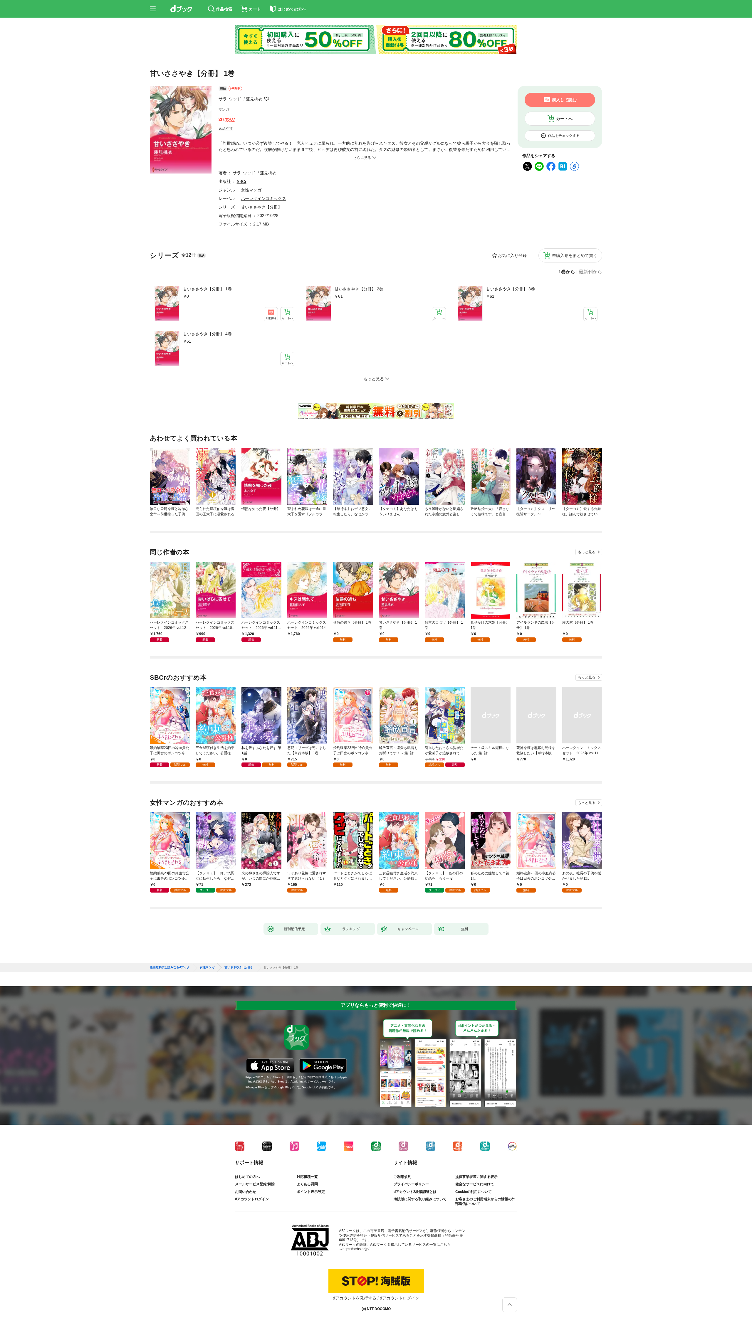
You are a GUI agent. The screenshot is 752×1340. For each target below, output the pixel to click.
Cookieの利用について (473, 1192)
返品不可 (226, 129)
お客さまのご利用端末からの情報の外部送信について (485, 1201)
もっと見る (586, 552)
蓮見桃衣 (254, 99)
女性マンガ (251, 190)
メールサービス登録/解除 (255, 1184)
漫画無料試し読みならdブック (170, 967)
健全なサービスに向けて (474, 1184)
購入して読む (564, 99)
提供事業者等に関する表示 (476, 1177)
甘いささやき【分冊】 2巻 (359, 289)
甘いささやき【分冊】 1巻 (207, 289)
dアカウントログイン (252, 1199)
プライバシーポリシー (411, 1184)
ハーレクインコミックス (263, 198)
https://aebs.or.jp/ (356, 1249)
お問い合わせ (245, 1192)
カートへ (564, 118)
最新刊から (590, 272)
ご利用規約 (402, 1177)
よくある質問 (307, 1184)
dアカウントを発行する (354, 1298)
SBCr (241, 181)
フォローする (266, 99)
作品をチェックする (564, 136)
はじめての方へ (247, 1177)
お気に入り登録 (512, 255)
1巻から (566, 272)
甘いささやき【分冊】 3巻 (510, 289)
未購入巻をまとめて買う (574, 255)
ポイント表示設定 (311, 1192)
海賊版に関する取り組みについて (420, 1199)
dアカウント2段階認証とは (415, 1192)
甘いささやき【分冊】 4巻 (207, 333)
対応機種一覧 (307, 1177)
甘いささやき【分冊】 (261, 207)
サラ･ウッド (230, 99)
